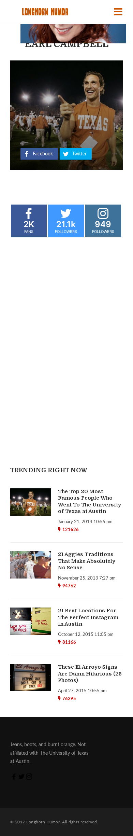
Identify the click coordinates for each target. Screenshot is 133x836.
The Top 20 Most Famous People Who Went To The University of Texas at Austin (89, 501)
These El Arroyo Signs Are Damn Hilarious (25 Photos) (90, 673)
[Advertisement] (73, 93)
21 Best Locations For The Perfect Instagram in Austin (88, 617)
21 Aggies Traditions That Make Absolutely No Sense (86, 561)
